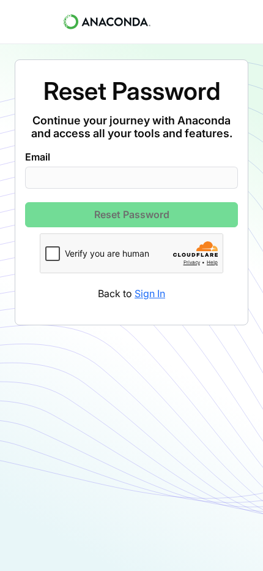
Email (37, 157)
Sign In (150, 293)
